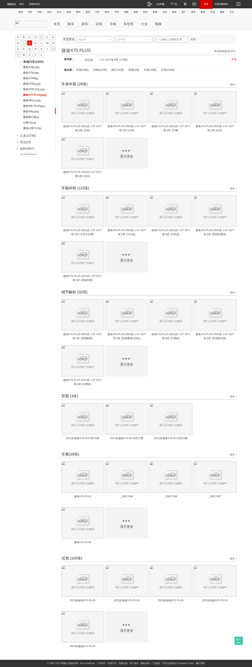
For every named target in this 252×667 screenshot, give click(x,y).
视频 (158, 24)
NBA (39, 12)
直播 (155, 12)
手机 (116, 12)
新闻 (20, 12)
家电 (136, 12)
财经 (78, 12)
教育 (203, 12)
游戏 (68, 12)
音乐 (59, 12)
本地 (212, 12)
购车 (71, 24)
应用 (21, 4)
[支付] (185, 4)
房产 (184, 12)
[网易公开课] (161, 4)
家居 (193, 12)
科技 (107, 12)
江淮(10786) (28, 135)
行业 (144, 24)
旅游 (174, 12)
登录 (206, 4)
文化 (164, 12)
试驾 (99, 24)
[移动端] (150, 4)
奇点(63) (25, 142)
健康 (222, 12)
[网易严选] (174, 4)
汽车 (97, 12)
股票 (88, 12)
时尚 (145, 12)
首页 (56, 24)
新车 (85, 24)
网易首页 (11, 4)
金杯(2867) (27, 148)
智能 (126, 12)
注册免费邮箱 (221, 4)
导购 (113, 24)
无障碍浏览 (34, 4)
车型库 (129, 24)
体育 (30, 12)
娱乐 (49, 12)
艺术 (231, 12)
